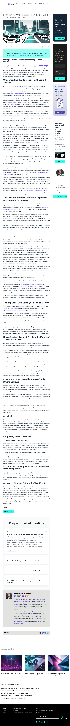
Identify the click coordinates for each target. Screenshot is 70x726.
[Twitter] (15, 596)
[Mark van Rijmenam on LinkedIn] (36, 722)
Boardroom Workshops (17, 721)
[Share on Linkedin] (40, 633)
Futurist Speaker (8, 511)
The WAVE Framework (17, 718)
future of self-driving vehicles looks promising (33, 190)
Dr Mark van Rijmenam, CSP (11, 47)
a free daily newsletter (22, 55)
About (18, 3)
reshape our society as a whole (11, 308)
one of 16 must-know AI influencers (38, 611)
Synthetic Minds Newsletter (18, 716)
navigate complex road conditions (16, 102)
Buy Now (59, 112)
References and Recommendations (20, 714)
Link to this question (11, 550)
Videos (4, 716)
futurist (23, 67)
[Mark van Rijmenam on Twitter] (39, 722)
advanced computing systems (16, 93)
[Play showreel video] (60, 155)
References (29, 3)
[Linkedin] (18, 596)
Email (57, 71)
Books (4, 712)
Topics (23, 3)
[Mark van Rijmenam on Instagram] (47, 722)
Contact (48, 3)
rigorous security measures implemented (33, 284)
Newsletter (41, 3)
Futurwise (38, 618)
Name (57, 65)
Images (4, 714)
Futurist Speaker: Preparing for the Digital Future (14, 698)
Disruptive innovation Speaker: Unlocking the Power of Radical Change (20, 688)
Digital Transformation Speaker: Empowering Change (15, 690)
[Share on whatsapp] (48, 633)
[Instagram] (25, 596)
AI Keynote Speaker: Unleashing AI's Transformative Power (16, 695)
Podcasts (5, 718)
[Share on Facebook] (45, 633)
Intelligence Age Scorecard (18, 719)
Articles (35, 3)
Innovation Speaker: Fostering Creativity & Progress (15, 693)
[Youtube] (20, 596)
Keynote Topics (16, 710)
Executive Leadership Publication (19, 708)
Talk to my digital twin (60, 196)
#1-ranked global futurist (23, 601)
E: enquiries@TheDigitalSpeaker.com (43, 716)
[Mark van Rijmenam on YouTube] (42, 722)
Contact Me (59, 161)
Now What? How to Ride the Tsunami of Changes (22, 712)
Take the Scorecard (60, 38)
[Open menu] (4, 3)
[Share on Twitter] (43, 633)
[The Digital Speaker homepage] (11, 3)
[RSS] (28, 596)
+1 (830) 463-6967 (19, 623)
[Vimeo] (23, 596)
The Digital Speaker (39, 599)
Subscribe (60, 78)
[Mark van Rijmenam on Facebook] (44, 722)
